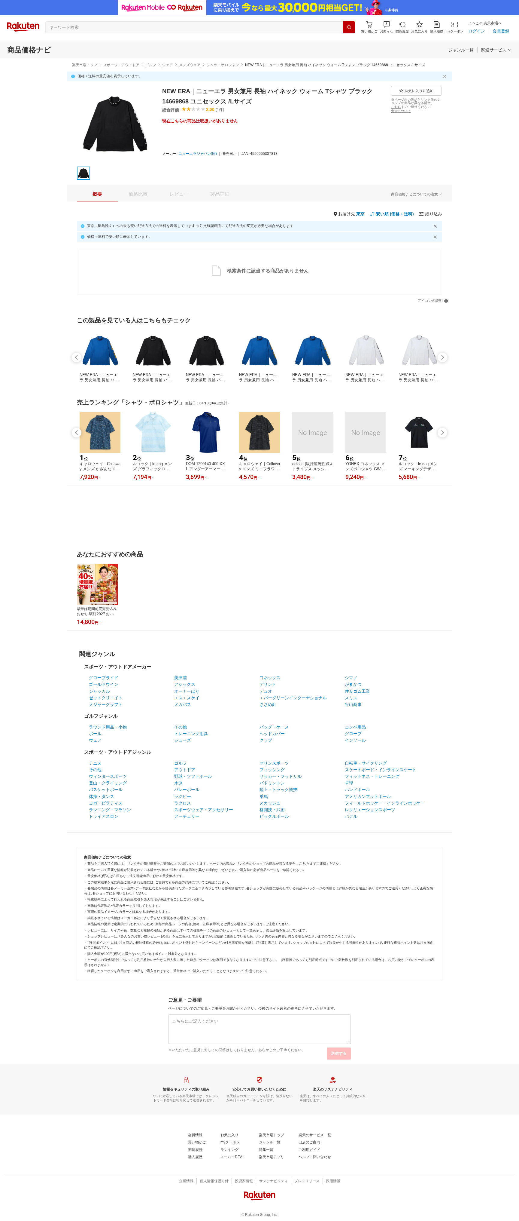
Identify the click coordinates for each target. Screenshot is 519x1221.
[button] (386, 27)
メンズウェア (190, 65)
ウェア (167, 65)
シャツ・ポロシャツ (223, 65)
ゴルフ (150, 65)
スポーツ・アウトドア (121, 65)
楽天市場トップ (84, 65)
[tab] (97, 194)
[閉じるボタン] (446, 76)
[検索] (349, 27)
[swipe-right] (442, 357)
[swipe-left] (76, 357)
